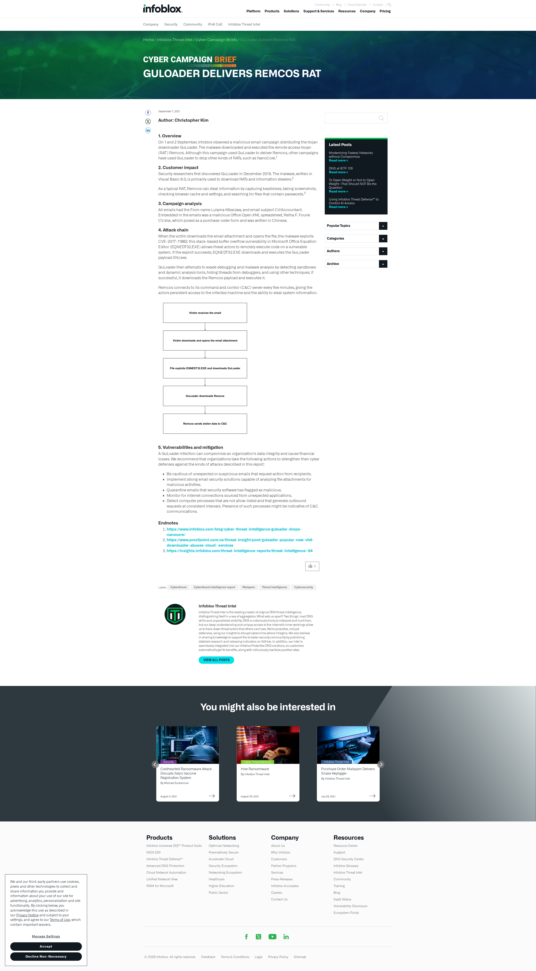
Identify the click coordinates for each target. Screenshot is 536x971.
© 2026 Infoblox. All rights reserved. (170, 957)
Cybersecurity (303, 587)
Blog (338, 4)
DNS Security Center (349, 859)
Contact (378, 4)
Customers (279, 859)
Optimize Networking (224, 845)
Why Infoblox (280, 852)
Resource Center (346, 845)
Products (272, 11)
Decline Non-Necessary (46, 956)
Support (339, 852)
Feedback (208, 957)
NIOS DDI (153, 852)
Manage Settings (46, 936)
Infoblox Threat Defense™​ (164, 859)
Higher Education (221, 886)
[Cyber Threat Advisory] (268, 729)
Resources (347, 11)
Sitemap (300, 957)
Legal (258, 957)
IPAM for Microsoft (160, 886)
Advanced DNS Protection (165, 866)
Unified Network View (162, 879)
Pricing (385, 11)
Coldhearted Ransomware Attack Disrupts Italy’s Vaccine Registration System (186, 773)
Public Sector (218, 892)
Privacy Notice (27, 915)
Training (339, 886)
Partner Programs (283, 866)
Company (367, 11)
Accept (46, 946)
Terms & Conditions (235, 957)
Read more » (338, 160)
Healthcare (216, 879)
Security (171, 24)
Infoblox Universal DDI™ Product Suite (174, 845)
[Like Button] (310, 566)
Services (277, 872)
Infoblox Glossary (346, 866)
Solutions (291, 11)
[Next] (380, 764)
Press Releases (281, 879)
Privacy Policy (278, 957)
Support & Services (318, 11)
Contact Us (279, 899)
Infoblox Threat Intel (244, 24)
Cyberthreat (178, 587)
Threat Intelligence (274, 587)
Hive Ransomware (255, 769)
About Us (278, 845)
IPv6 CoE (215, 24)
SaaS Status (342, 899)
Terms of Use (60, 920)
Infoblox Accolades (285, 886)
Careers (276, 892)
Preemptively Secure (223, 852)
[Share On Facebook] (148, 114)
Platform (253, 11)
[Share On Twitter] (148, 122)
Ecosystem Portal (346, 912)
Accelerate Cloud (221, 859)
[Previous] (155, 764)
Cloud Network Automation (166, 872)
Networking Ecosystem (225, 872)
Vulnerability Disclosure (350, 906)
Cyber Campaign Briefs (216, 39)
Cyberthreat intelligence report (214, 587)
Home (148, 39)
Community (322, 4)
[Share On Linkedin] (148, 131)
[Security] (187, 729)
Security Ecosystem (223, 866)
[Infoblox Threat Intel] (348, 729)
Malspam (248, 587)
